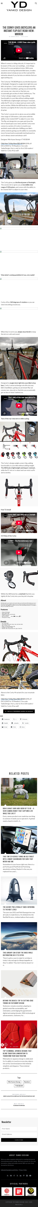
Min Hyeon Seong (14, 1082)
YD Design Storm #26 (19, 1104)
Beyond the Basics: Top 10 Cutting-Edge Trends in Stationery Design (18, 1001)
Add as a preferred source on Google (20, 711)
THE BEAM (19, 1086)
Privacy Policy (23, 1170)
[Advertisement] (19, 19)
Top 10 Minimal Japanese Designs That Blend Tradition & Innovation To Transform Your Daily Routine (17, 1053)
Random (27, 1082)
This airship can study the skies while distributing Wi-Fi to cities (18, 953)
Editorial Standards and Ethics (9, 1170)
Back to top (18, 1204)
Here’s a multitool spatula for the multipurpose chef (19, 1095)
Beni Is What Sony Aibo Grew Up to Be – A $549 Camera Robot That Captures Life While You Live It (18, 811)
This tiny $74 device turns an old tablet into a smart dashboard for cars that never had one (18, 859)
